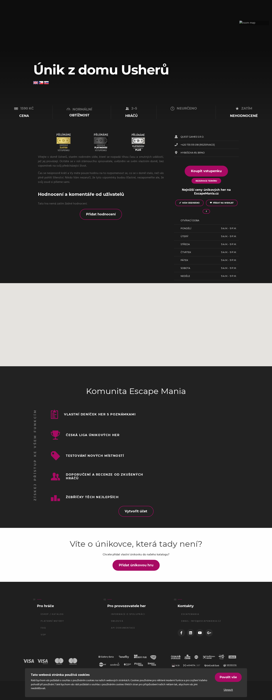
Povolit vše (228, 677)
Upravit (228, 690)
